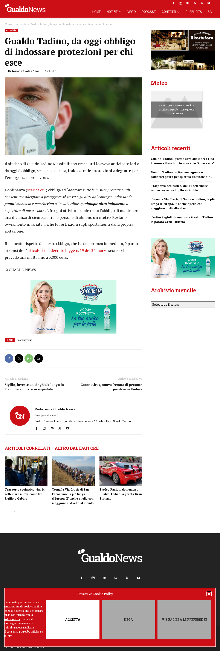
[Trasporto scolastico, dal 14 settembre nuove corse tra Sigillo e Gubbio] (26, 471)
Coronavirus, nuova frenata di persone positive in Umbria (111, 386)
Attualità (21, 24)
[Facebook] (173, 3)
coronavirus (25, 339)
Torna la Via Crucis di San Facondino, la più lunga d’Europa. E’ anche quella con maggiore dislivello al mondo (183, 203)
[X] (202, 3)
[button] (209, 594)
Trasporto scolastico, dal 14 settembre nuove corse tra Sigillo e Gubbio (24, 494)
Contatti (169, 12)
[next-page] (14, 511)
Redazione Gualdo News (23, 71)
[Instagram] (180, 3)
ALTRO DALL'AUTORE (77, 448)
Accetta (72, 620)
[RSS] (194, 3)
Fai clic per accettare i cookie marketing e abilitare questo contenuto (176, 109)
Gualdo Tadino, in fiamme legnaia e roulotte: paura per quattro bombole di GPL (183, 174)
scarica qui (36, 189)
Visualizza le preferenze (184, 620)
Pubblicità (194, 12)
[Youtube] (209, 3)
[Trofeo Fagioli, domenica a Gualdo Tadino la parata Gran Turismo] (120, 471)
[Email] (38, 358)
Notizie (112, 12)
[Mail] (187, 3)
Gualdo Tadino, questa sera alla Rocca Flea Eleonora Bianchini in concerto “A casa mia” (183, 161)
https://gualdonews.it (46, 415)
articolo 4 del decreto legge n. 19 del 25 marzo (67, 250)
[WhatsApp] (28, 358)
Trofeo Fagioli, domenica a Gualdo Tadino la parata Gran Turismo (120, 494)
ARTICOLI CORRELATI (27, 448)
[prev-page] (7, 511)
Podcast (149, 12)
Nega (128, 620)
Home (96, 12)
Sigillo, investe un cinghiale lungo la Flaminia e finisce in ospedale (34, 386)
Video (131, 12)
